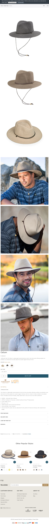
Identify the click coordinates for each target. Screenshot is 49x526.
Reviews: (3, 424)
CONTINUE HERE (20, 2)
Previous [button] (3, 459)
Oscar (18, 465)
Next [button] (46, 459)
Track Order (3, 494)
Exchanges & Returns (5, 500)
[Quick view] (14, 452)
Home (2, 5)
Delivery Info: (4, 417)
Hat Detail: (4, 387)
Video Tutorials (20, 500)
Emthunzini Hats (7, 434)
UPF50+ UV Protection (21, 496)
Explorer (3, 465)
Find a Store (3, 496)
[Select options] (14, 462)
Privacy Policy (35, 519)
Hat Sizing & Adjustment (22, 494)
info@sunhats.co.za (6, 508)
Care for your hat (20, 498)
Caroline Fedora (37, 465)
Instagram (2, 480)
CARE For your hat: (6, 420)
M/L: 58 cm (4, 371)
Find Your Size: (4, 413)
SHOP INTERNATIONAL (12, 2)
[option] (8, 459)
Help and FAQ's (4, 502)
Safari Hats (6, 5)
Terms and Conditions (27, 519)
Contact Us (3, 504)
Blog (34, 496)
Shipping (2, 498)
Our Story (35, 494)
